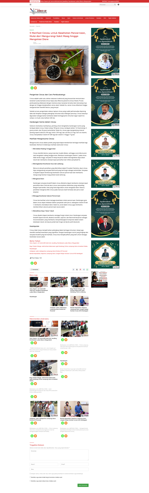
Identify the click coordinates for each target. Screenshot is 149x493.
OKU (105, 18)
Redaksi (99, 18)
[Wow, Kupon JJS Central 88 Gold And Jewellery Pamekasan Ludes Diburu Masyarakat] (39, 282)
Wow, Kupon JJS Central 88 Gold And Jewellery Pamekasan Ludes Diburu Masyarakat (48, 1)
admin (34, 42)
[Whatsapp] (32, 87)
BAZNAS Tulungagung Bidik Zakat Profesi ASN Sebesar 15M (102, 1)
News (63, 18)
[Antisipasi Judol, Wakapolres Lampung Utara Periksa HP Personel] (59, 301)
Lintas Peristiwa (89, 18)
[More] (35, 87)
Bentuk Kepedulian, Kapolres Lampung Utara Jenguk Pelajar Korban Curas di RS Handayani (56, 253)
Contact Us (34, 22)
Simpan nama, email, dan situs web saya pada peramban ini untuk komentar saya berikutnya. (57, 473)
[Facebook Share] (73, 269)
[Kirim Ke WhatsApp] (87, 269)
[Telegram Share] (84, 269)
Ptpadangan (33, 248)
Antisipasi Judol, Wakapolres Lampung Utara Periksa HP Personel (48, 251)
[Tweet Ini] (77, 269)
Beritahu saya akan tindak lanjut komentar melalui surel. (46, 477)
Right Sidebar (112, 18)
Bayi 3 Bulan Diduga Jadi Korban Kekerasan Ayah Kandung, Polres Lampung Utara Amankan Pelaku (59, 246)
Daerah (32, 30)
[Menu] (31, 4)
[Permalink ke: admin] (31, 43)
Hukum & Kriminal (78, 18)
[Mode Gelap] (118, 4)
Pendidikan (56, 18)
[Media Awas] (38, 11)
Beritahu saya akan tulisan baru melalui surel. (43, 481)
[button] (115, 4)
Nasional (48, 18)
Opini (68, 18)
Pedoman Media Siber (37, 18)
